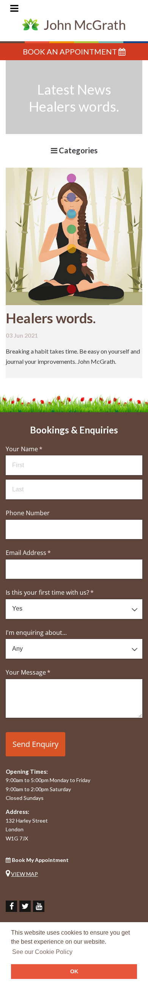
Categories (77, 150)
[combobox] (74, 609)
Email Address (40, 553)
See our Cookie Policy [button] (42, 952)
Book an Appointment (70, 51)
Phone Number (28, 513)
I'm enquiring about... (36, 632)
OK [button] (74, 971)
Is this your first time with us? (62, 592)
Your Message (40, 672)
